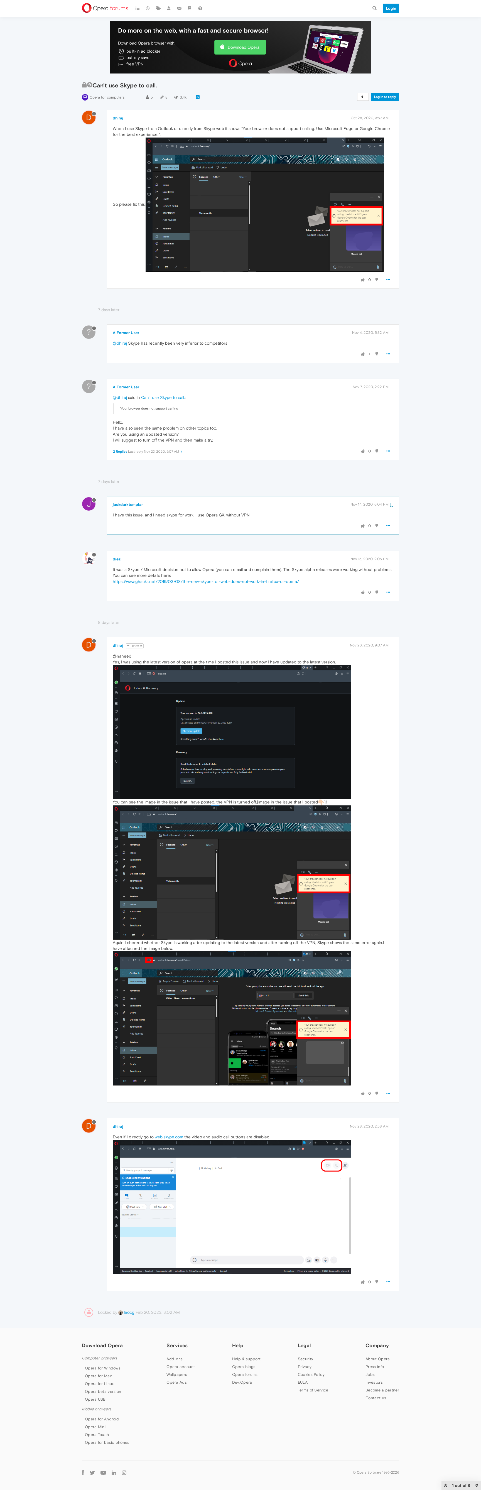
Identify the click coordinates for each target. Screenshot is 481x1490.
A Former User (126, 332)
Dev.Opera (242, 1382)
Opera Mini (95, 1427)
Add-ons (174, 1359)
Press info (374, 1366)
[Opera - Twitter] (92, 1472)
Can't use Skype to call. (163, 397)
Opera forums (245, 1374)
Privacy (304, 1366)
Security (305, 1359)
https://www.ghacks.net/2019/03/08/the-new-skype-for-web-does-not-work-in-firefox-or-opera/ (206, 581)
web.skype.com (169, 1136)
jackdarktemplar (128, 504)
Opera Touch (97, 1434)
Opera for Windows (103, 1368)
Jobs (370, 1374)
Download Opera (243, 47)
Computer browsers (99, 1358)
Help (237, 1345)
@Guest (136, 645)
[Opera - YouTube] (103, 1472)
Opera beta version (103, 1391)
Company (377, 1345)
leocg (128, 1312)
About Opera (377, 1359)
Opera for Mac (98, 1376)
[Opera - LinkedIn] (114, 1472)
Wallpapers (176, 1374)
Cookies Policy (311, 1374)
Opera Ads (176, 1382)
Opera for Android (102, 1419)
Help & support (246, 1359)
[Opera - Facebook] (83, 1472)
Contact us (375, 1398)
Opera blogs (243, 1366)
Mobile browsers (96, 1409)
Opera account (180, 1366)
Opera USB (95, 1399)
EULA (303, 1382)
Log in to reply (385, 97)
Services (177, 1345)
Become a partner (382, 1390)
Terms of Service (313, 1390)
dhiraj (118, 118)
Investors (374, 1382)
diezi (117, 559)
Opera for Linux (99, 1383)
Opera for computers (107, 97)
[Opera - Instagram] (124, 1472)
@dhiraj (120, 343)
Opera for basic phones (107, 1442)
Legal (304, 1345)
